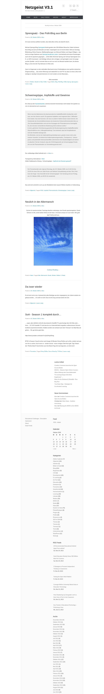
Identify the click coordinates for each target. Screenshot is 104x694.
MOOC (55, 501)
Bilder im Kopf (57, 466)
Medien (32, 81)
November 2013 (57, 620)
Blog (35, 17)
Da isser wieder (33, 286)
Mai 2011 (55, 666)
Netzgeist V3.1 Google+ (67, 5)
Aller (39, 275)
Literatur (55, 496)
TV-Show (59, 351)
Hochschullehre (57, 491)
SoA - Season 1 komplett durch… (43, 314)
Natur (31, 275)
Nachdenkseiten (40, 103)
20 (57, 444)
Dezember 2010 (57, 678)
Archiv (55, 17)
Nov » (74, 449)
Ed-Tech (55, 480)
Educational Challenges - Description (36, 418)
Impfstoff (46, 190)
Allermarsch (44, 275)
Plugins (55, 512)
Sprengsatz (41, 47)
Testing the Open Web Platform (62, 576)
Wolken (58, 275)
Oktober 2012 (57, 633)
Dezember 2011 (57, 655)
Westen (54, 275)
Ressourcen (56, 517)
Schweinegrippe (62, 190)
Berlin (53, 81)
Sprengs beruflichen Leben (50, 54)
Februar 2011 (57, 673)
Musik (54, 503)
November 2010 (57, 680)
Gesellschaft (56, 489)
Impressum (74, 17)
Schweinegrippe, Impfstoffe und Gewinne (47, 95)
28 (60, 446)
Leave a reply (28, 83)
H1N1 (41, 190)
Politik (44, 81)
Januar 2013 (56, 627)
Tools (54, 529)
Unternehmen (57, 531)
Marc (43, 37)
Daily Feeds (45, 17)
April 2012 (56, 645)
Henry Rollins (44, 351)
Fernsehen (33, 351)
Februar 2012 (57, 650)
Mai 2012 (55, 643)
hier (50, 153)
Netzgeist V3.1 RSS (77, 5)
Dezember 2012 (57, 629)
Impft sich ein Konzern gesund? (62, 161)
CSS (54, 473)
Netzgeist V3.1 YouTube (74, 5)
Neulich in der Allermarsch (39, 201)
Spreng (69, 81)
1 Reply (63, 275)
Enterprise (56, 484)
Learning (55, 494)
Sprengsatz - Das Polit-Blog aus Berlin (46, 33)
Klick (43, 159)
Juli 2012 (55, 638)
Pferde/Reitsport (57, 510)
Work (54, 536)
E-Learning (56, 477)
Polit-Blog (60, 81)
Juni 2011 (56, 664)
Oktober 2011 (57, 659)
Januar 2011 (56, 676)
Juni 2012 (56, 641)
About (64, 17)
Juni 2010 (56, 692)
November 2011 (57, 657)
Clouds (49, 275)
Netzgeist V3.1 (39, 7)
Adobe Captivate (58, 459)
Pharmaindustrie (53, 190)
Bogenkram (56, 470)
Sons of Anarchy (53, 351)
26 (54, 446)
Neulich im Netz (39, 81)
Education (56, 482)
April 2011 (56, 668)
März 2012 (56, 647)
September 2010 (58, 685)
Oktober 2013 (57, 622)
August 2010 (56, 687)
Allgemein (32, 190)
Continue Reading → (53, 270)
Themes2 (55, 526)
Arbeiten (55, 463)
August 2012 (56, 636)
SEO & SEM (56, 519)
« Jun (54, 449)
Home (28, 17)
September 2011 (58, 661)
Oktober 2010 (57, 682)
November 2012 (57, 631)
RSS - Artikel (57, 422)
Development (57, 475)
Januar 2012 (56, 652)
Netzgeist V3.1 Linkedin (70, 5)
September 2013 (58, 624)
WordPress (56, 533)
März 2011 (56, 671)
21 (60, 444)
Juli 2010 (55, 690)
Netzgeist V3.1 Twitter (63, 5)
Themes (55, 522)
